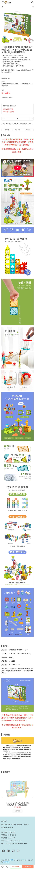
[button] (32, 797)
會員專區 (10, 827)
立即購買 (28, 867)
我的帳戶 (26, 824)
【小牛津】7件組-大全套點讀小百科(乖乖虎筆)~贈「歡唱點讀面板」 (17, 804)
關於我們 (4, 827)
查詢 (2, 824)
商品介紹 (7, 130)
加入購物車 (15, 867)
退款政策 (7, 824)
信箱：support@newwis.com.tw (11, 841)
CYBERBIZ (6, 862)
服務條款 (19, 824)
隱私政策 (13, 824)
